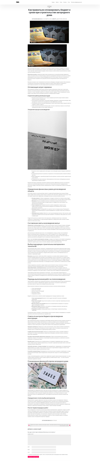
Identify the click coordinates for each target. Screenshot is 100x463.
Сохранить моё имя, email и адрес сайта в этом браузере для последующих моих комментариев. (48, 454)
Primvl (17, 2)
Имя (29, 446)
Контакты (65, 2)
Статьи (61, 2)
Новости (57, 2)
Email (29, 449)
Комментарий (31, 434)
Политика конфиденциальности (76, 2)
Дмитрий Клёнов (62, 19)
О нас (69, 2)
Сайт (29, 452)
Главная (53, 2)
